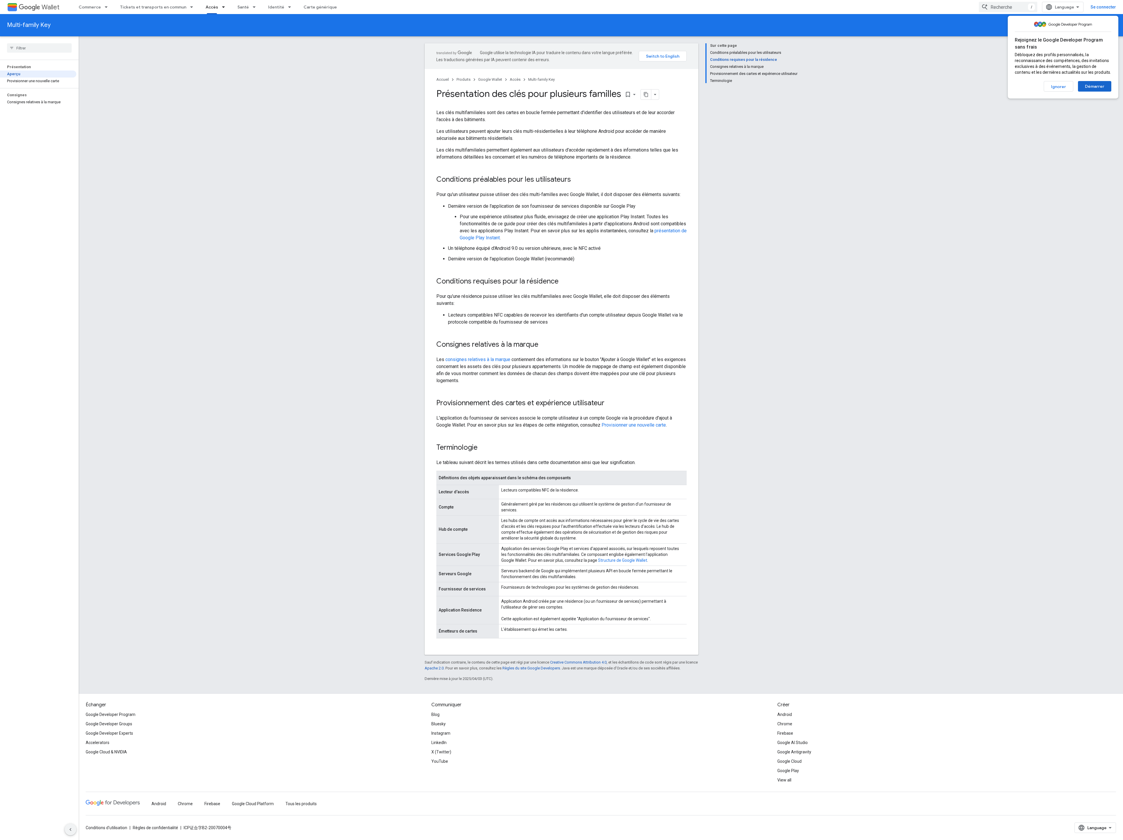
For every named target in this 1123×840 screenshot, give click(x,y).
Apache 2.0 (434, 668)
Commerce (90, 7)
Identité (276, 7)
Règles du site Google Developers (531, 668)
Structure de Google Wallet (622, 560)
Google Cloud (789, 761)
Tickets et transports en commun (153, 7)
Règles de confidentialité (155, 827)
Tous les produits (301, 803)
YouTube (439, 761)
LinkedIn (439, 742)
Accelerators (97, 742)
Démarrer (1094, 86)
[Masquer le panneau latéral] (70, 829)
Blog (435, 714)
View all (784, 780)
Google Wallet (490, 79)
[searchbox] (39, 48)
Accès (212, 7)
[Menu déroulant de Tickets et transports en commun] (193, 7)
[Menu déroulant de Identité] (291, 7)
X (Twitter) (441, 752)
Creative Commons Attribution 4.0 (578, 662)
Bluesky (438, 724)
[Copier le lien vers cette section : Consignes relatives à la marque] (544, 344)
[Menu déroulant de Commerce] (108, 7)
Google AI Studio (792, 742)
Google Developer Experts (109, 733)
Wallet (50, 7)
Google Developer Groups (109, 724)
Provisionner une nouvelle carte (634, 425)
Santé (243, 7)
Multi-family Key (29, 25)
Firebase (785, 733)
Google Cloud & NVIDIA (106, 752)
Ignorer (1058, 86)
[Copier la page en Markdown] (646, 94)
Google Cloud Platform (253, 803)
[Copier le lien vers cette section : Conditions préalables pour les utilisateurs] (577, 179)
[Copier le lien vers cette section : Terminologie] (483, 447)
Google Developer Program (110, 714)
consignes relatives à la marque (477, 359)
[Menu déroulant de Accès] (225, 7)
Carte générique (320, 7)
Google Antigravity (794, 752)
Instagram (440, 733)
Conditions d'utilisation (106, 827)
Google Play (788, 770)
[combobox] (1008, 7)
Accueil (442, 79)
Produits (464, 79)
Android (784, 714)
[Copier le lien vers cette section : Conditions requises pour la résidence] (564, 281)
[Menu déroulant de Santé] (256, 7)
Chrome (784, 724)
